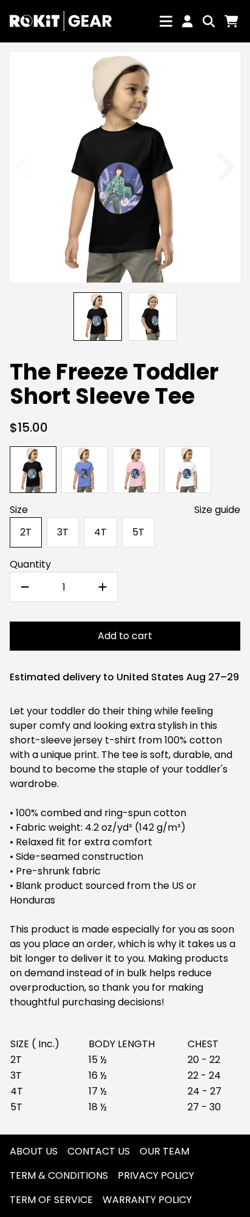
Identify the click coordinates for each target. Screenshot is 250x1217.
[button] (226, 167)
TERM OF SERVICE (51, 1200)
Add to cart (125, 636)
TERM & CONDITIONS (59, 1175)
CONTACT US (98, 1151)
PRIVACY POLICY (156, 1175)
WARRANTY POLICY (147, 1200)
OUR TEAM (164, 1151)
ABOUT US (34, 1151)
